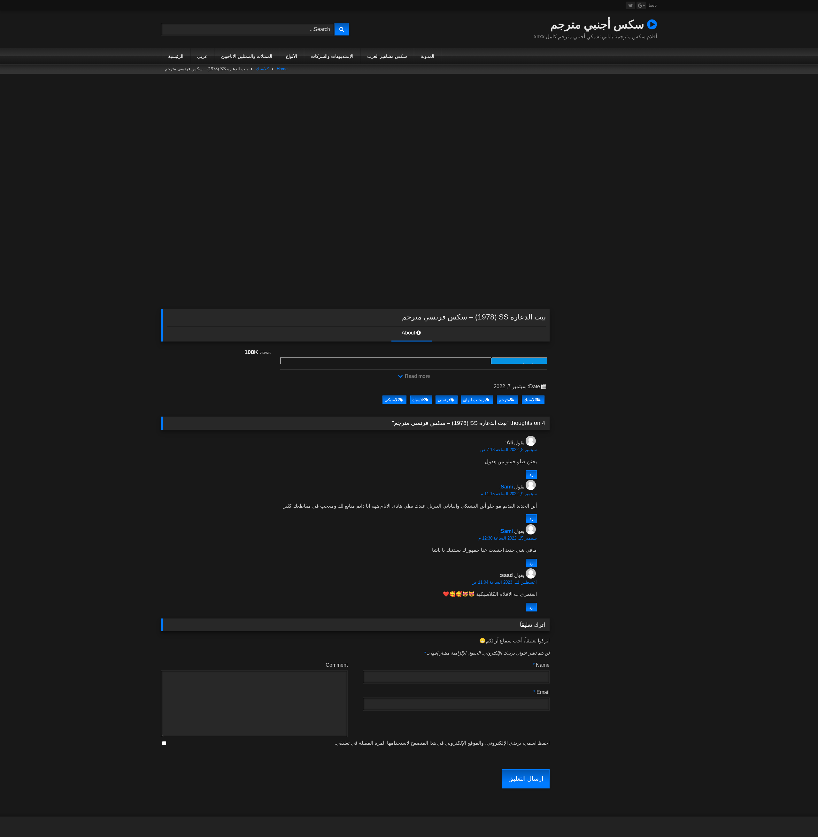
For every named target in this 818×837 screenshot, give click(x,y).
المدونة (427, 56)
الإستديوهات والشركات (332, 56)
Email (541, 692)
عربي (202, 56)
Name (541, 665)
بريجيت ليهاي (474, 399)
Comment (337, 665)
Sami (507, 486)
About (409, 332)
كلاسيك (262, 68)
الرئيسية (175, 56)
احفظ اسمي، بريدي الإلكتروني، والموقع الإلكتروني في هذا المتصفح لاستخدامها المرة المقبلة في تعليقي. (442, 743)
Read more (417, 376)
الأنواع (291, 56)
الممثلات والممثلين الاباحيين (246, 56)
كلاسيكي (391, 399)
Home (282, 68)
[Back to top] (798, 818)
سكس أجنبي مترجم (598, 24)
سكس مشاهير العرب (387, 56)
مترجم (504, 399)
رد (531, 474)
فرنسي (444, 399)
